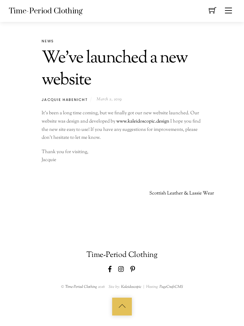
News (48, 41)
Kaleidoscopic (131, 287)
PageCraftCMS (171, 287)
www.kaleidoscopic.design (142, 121)
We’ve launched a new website (115, 69)
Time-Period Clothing (81, 287)
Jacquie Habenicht (65, 99)
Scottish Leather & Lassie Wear (181, 193)
